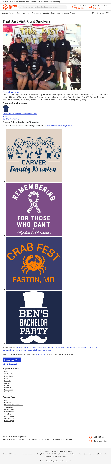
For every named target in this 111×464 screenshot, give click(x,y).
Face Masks (8, 376)
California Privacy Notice (55, 454)
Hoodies (7, 381)
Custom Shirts (9, 374)
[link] (10, 7)
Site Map (69, 451)
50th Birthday (9, 412)
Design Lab (41, 354)
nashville (19, 350)
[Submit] (21, 7)
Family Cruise (9, 409)
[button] (100, 8)
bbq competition (23, 347)
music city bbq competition (39, 350)
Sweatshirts (8, 390)
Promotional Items (58, 451)
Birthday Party (10, 416)
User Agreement (91, 454)
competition (71, 347)
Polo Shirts (8, 388)
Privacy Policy (41, 454)
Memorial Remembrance (13, 405)
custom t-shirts (29, 454)
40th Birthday (9, 418)
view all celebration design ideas (58, 125)
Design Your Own (12, 360)
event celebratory (41, 347)
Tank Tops (8, 392)
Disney (6, 400)
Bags (6, 372)
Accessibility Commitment (74, 454)
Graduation (8, 407)
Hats (6, 378)
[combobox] (42, 7)
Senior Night (9, 421)
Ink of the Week (10, 364)
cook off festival (57, 347)
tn (25, 350)
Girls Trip (7, 414)
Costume (7, 403)
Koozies (7, 385)
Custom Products (45, 451)
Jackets (7, 383)
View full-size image (12, 92)
